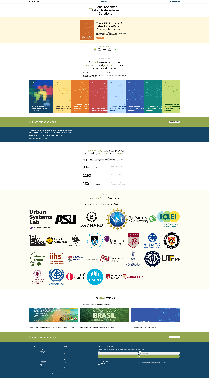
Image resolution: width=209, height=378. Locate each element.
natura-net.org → (142, 364)
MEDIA (38, 1)
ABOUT (35, 1)
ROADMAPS (31, 1)
